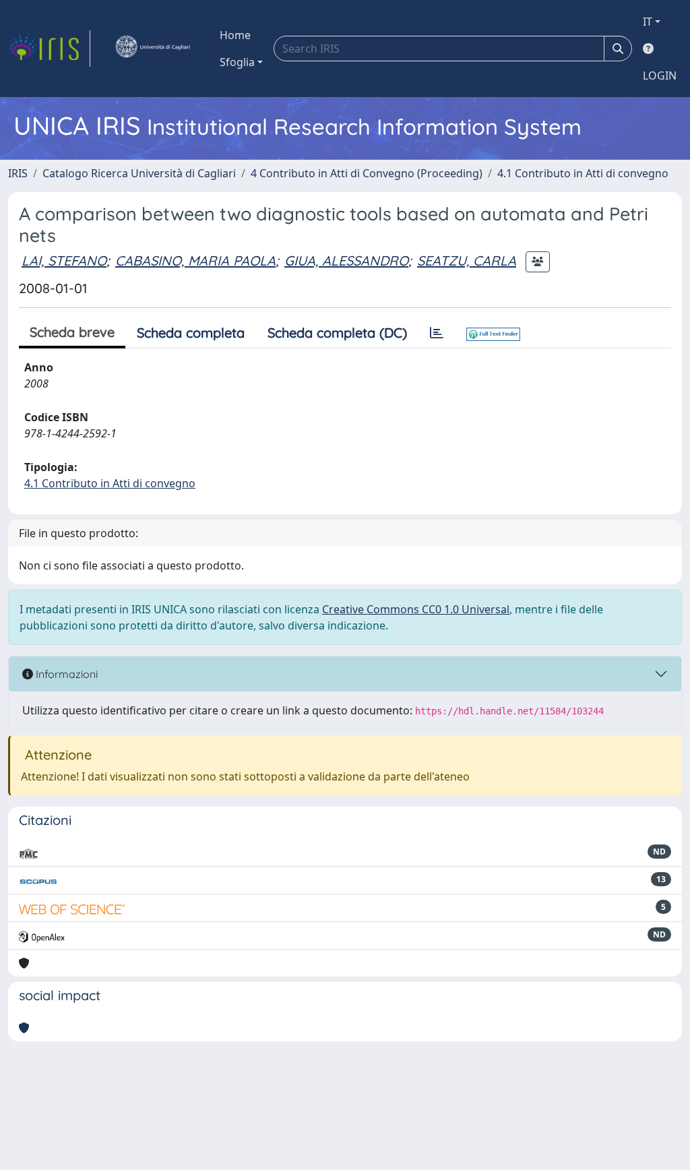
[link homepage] (49, 48)
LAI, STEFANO (64, 260)
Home (235, 35)
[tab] (436, 333)
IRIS (18, 173)
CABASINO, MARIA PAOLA (195, 260)
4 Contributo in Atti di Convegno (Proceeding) (366, 173)
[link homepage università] (152, 48)
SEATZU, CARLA (466, 260)
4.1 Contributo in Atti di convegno (582, 173)
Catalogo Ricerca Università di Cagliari (139, 173)
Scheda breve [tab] (72, 332)
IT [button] (647, 21)
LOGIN (660, 75)
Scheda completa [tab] (191, 332)
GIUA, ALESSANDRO (346, 260)
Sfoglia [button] (237, 62)
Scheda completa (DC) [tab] (337, 332)
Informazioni (65, 674)
